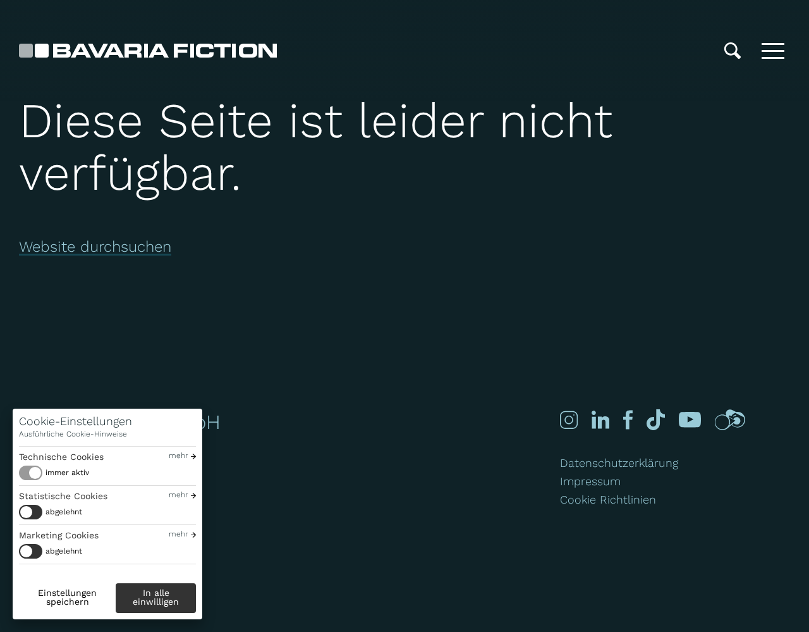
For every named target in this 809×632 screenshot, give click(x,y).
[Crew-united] (730, 419)
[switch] (54, 473)
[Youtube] (690, 419)
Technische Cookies (61, 457)
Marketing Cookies (59, 535)
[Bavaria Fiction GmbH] (148, 51)
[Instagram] (569, 419)
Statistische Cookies (63, 496)
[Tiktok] (656, 419)
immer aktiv (67, 472)
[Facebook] (628, 419)
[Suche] (732, 51)
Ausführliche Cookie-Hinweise (73, 434)
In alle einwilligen (156, 597)
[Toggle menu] (773, 51)
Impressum (590, 481)
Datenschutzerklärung (619, 462)
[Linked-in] (600, 419)
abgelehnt (64, 511)
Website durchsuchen (95, 247)
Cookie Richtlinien (608, 499)
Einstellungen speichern (67, 597)
